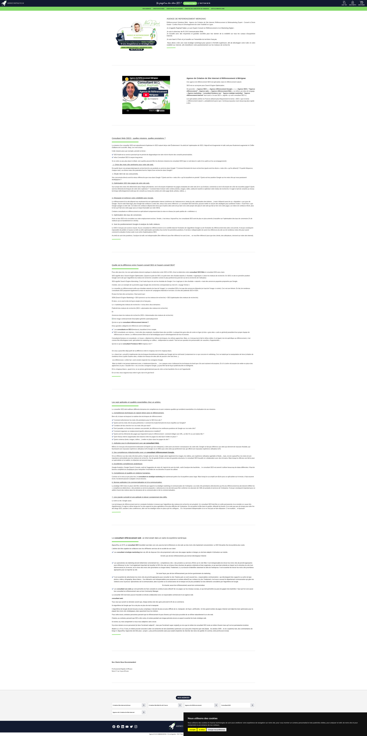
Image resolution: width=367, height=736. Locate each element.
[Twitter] (131, 726)
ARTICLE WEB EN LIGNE (217, 8)
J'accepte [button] (192, 729)
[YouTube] (127, 727)
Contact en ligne (190, 3)
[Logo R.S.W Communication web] (13, 3)
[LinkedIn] (122, 726)
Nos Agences (147, 8)
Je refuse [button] (202, 729)
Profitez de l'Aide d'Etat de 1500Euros (197, 8)
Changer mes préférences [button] (216, 729)
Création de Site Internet (174, 8)
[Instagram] (135, 726)
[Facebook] (118, 726)
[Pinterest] (113, 726)
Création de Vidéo (158, 8)
